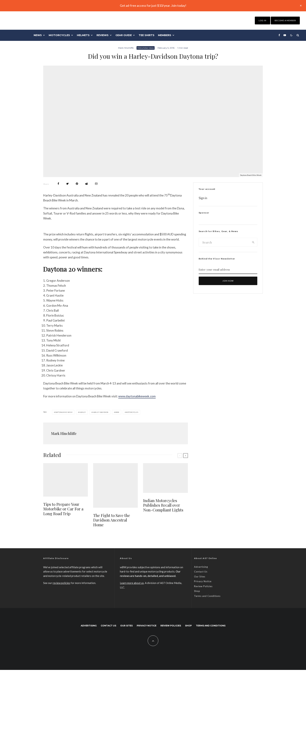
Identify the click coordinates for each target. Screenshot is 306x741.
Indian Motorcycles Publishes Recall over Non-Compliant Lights (163, 505)
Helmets (83, 35)
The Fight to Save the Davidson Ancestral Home (111, 520)
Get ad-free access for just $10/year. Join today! (153, 5)
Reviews (103, 35)
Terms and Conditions (207, 596)
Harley (82, 412)
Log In (262, 20)
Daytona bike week (64, 412)
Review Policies (203, 586)
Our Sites (199, 576)
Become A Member (285, 20)
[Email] (96, 183)
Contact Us (200, 571)
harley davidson (100, 412)
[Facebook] (279, 35)
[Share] (58, 183)
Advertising (201, 566)
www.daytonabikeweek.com (137, 396)
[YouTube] (285, 35)
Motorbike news (145, 48)
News (38, 35)
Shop (197, 591)
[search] (253, 242)
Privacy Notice (202, 581)
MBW (117, 412)
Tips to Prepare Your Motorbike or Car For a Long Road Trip (63, 509)
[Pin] (77, 183)
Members (164, 35)
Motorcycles (59, 35)
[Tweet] (67, 183)
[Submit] (86, 183)
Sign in (203, 198)
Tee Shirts (146, 35)
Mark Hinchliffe (126, 48)
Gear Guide (123, 35)
